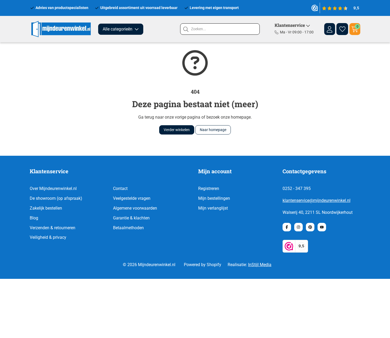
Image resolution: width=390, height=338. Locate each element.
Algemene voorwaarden (135, 208)
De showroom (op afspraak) (56, 198)
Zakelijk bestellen (46, 208)
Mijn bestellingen (214, 198)
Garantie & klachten (131, 217)
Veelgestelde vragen (131, 198)
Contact (120, 188)
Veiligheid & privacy (48, 237)
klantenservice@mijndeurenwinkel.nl (316, 200)
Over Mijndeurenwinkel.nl (53, 188)
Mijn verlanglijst (213, 208)
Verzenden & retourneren (52, 227)
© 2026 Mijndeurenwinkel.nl (149, 264)
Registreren (208, 188)
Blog (34, 217)
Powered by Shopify (202, 264)
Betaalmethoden (128, 227)
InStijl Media (259, 264)
